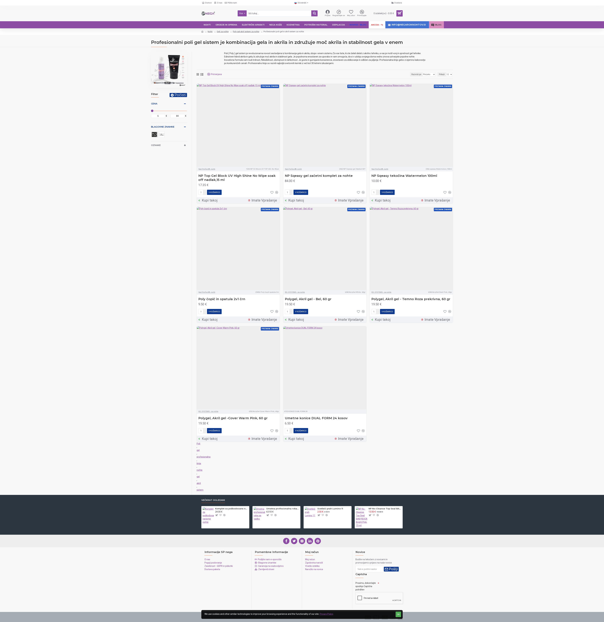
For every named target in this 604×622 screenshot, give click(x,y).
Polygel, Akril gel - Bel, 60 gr (308, 299)
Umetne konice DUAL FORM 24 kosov (316, 418)
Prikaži (442, 74)
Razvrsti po (416, 74)
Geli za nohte (223, 31)
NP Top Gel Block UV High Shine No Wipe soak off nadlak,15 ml (237, 178)
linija (199, 463)
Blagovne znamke (162, 126)
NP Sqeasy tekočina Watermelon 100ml (404, 176)
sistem (200, 490)
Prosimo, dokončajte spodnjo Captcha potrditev (365, 586)
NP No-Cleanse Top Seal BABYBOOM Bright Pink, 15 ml (385, 508)
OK (398, 614)
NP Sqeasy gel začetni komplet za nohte (319, 176)
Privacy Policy (326, 614)
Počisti (180, 95)
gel (198, 450)
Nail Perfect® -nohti (207, 169)
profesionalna (203, 457)
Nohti (210, 31)
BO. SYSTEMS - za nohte (295, 292)
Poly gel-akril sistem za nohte (246, 31)
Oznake (156, 145)
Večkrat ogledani (213, 500)
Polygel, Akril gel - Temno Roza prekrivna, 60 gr (410, 299)
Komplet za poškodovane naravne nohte (231, 508)
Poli (198, 443)
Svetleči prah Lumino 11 (330, 508)
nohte (199, 470)
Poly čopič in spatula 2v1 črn (221, 299)
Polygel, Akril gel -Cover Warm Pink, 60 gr (233, 418)
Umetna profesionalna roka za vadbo (282, 508)
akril (199, 483)
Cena (154, 103)
